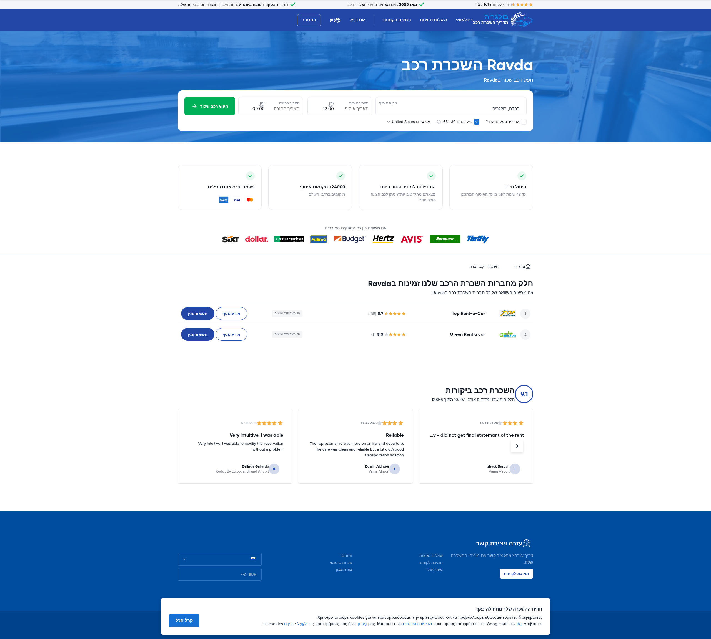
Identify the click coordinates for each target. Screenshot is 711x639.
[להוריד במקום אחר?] (524, 122)
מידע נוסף (231, 313)
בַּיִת (522, 266)
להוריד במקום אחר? (503, 121)
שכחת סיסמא (341, 562)
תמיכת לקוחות (397, 20)
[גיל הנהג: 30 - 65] (476, 122)
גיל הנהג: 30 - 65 (457, 121)
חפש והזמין (197, 313)
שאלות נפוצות (433, 20)
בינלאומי (464, 20)
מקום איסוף (388, 103)
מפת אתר (434, 569)
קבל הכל (184, 620)
